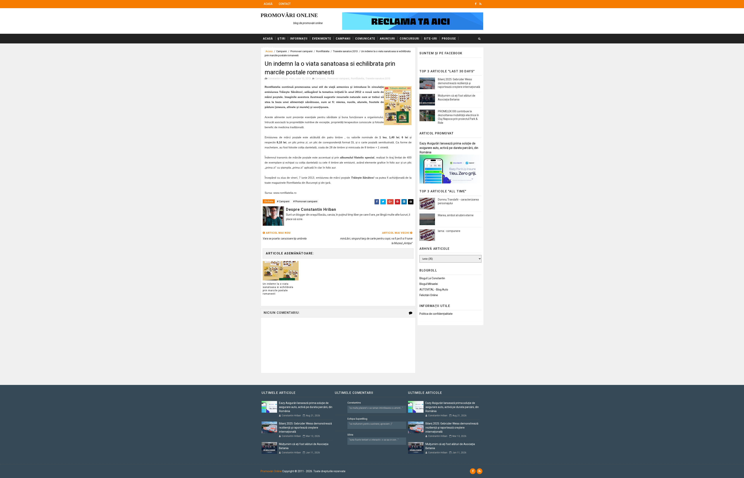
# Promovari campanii (305, 201)
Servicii (269, 48)
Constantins (354, 402)
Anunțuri (387, 38)
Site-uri (430, 38)
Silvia (350, 434)
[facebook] (475, 4)
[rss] (480, 4)
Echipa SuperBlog (357, 418)
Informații (298, 38)
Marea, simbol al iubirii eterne (456, 215)
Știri (281, 38)
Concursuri (409, 38)
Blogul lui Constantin (432, 278)
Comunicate (365, 38)
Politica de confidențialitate (436, 313)
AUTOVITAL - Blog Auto (433, 289)
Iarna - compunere (449, 231)
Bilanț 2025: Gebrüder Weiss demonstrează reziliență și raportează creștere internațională (459, 83)
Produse (449, 38)
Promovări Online (289, 15)
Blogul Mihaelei (428, 283)
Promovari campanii (338, 78)
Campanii (343, 38)
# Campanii (283, 201)
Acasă (268, 3)
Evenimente (321, 38)
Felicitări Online (428, 295)
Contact (285, 3)
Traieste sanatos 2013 (378, 78)
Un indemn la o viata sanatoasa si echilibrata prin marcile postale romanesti (278, 289)
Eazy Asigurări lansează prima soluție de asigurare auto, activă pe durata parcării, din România (448, 148)
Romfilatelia (357, 78)
